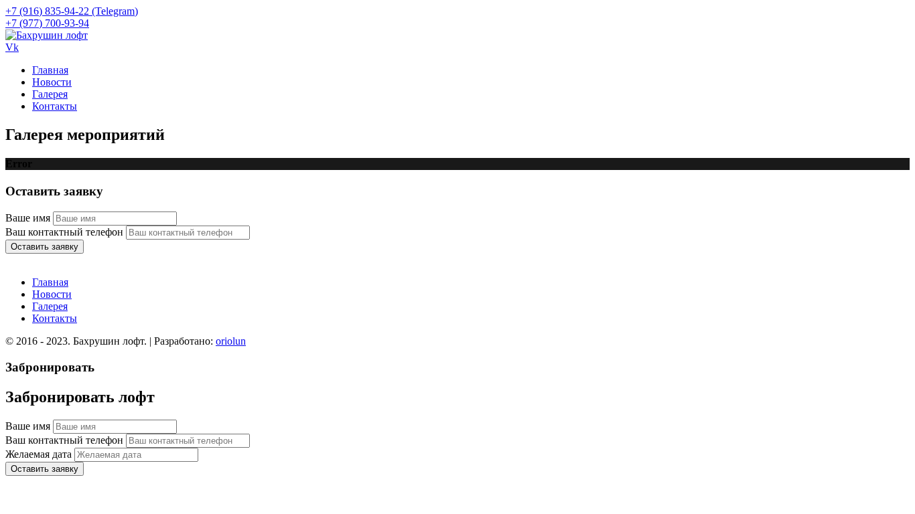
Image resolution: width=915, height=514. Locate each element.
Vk (12, 47)
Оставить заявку (44, 247)
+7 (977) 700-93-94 (47, 23)
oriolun (231, 341)
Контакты (54, 106)
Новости (52, 82)
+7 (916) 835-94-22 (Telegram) (71, 11)
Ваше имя (27, 218)
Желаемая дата (38, 454)
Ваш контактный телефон (64, 232)
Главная (50, 70)
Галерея (50, 94)
